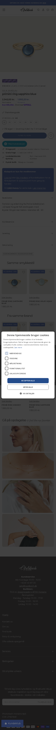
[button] (28, 393)
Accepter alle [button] (28, 380)
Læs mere (18, 347)
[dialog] (28, 365)
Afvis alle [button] (28, 387)
